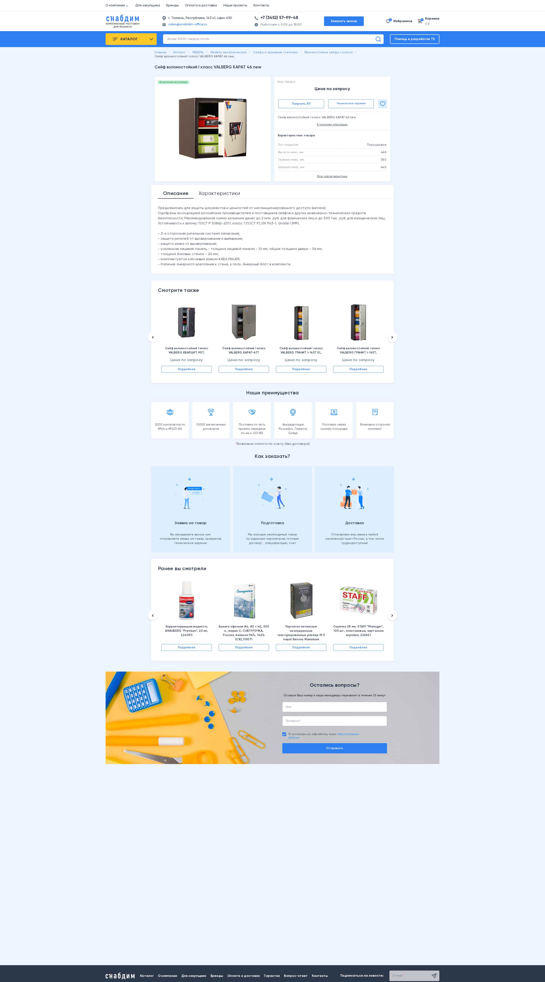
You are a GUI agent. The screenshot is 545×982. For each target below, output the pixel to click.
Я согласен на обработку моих (323, 736)
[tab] (176, 193)
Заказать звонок (344, 21)
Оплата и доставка (201, 5)
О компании (115, 5)
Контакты (261, 5)
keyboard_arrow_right (392, 337)
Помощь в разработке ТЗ (415, 39)
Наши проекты (235, 5)
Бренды (172, 5)
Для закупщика (147, 5)
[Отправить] (434, 976)
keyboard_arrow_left (152, 337)
